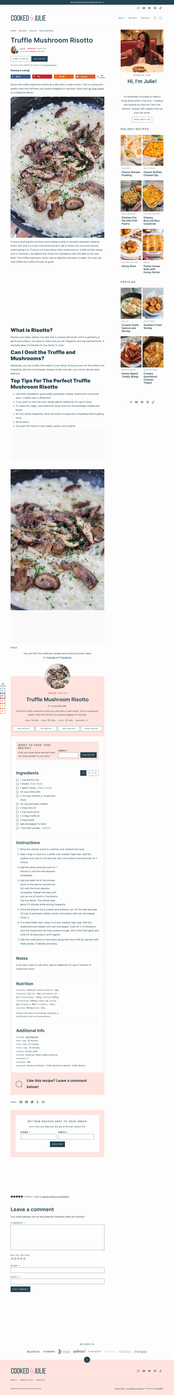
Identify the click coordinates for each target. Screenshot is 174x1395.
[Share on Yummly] (2, 711)
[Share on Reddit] (2, 706)
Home (13, 30)
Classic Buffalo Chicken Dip (153, 174)
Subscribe (57, 1144)
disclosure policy (51, 65)
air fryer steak (96, 88)
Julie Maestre (58, 706)
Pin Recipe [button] (46, 729)
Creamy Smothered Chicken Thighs (150, 378)
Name (25, 1132)
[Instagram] (138, 8)
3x (95, 773)
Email (63, 750)
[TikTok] (160, 8)
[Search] (160, 18)
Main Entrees (46, 30)
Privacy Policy (120, 1389)
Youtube (50, 657)
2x (89, 773)
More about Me (142, 119)
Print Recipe (91, 729)
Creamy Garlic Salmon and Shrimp (130, 328)
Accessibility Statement (135, 1389)
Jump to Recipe (21, 59)
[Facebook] (149, 8)
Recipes (133, 18)
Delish (33, 30)
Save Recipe (23, 729)
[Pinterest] (155, 8)
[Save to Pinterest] (2, 700)
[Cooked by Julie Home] (28, 18)
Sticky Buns (129, 266)
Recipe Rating (20, 1255)
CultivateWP (158, 1389)
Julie (22, 48)
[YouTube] (144, 8)
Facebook (66, 657)
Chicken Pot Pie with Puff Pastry (129, 220)
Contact (145, 18)
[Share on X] (2, 695)
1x (83, 773)
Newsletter (26, 1380)
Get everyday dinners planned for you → (87, 2)
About (121, 18)
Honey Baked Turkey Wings (130, 375)
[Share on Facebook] (2, 690)
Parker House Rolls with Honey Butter (152, 269)
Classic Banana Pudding (131, 174)
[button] (49, 693)
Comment (18, 1223)
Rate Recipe (69, 729)
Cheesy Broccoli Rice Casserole (152, 220)
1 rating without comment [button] (54, 1196)
